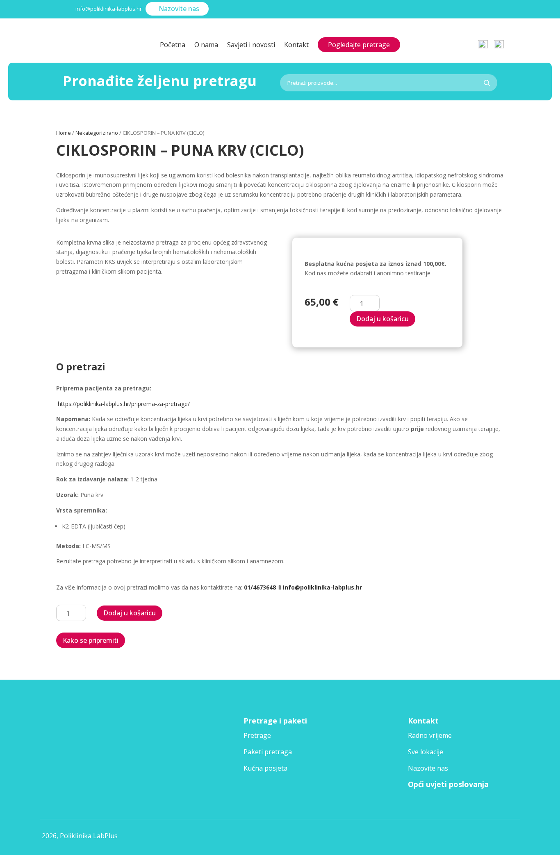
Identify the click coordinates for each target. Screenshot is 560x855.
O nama (206, 45)
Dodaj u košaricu (382, 318)
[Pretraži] (486, 82)
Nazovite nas (179, 8)
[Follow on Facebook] (471, 10)
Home (63, 132)
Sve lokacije (425, 751)
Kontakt (296, 45)
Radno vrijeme (430, 735)
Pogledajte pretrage (359, 44)
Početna (172, 45)
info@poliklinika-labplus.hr (322, 587)
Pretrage (257, 735)
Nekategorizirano (96, 132)
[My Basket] (499, 40)
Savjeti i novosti (251, 45)
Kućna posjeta (265, 768)
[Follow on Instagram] (494, 10)
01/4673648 (260, 587)
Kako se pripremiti (90, 640)
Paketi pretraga (268, 751)
